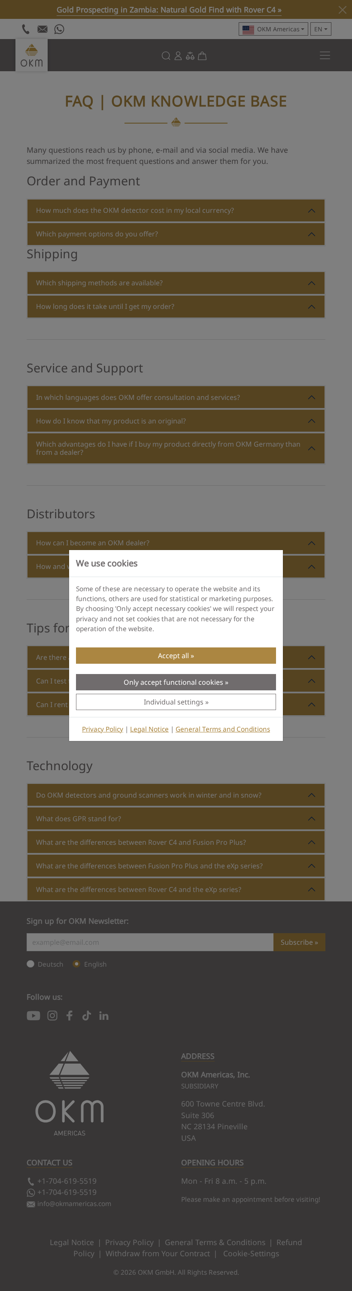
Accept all (173, 655)
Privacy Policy (102, 729)
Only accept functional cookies (173, 682)
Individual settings (173, 702)
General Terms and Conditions (223, 729)
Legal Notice (149, 729)
